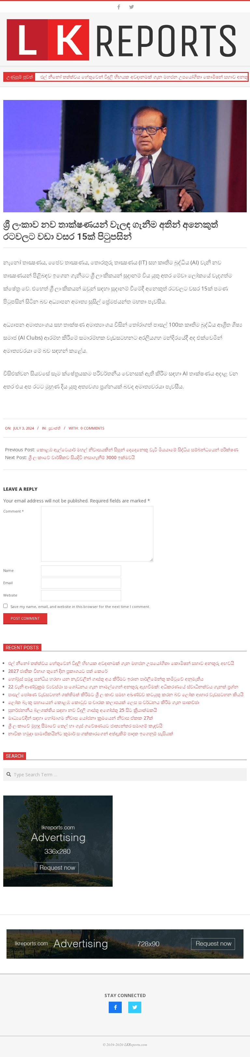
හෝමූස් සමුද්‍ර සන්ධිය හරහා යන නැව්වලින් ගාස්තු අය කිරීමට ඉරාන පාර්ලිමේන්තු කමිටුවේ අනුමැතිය (105, 679)
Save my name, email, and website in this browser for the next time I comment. (80, 606)
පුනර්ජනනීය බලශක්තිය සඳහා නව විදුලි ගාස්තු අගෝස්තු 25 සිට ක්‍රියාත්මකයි (82, 710)
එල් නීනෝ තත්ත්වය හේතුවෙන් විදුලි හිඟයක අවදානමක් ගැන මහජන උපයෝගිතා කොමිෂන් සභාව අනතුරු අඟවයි (121, 663)
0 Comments (92, 428)
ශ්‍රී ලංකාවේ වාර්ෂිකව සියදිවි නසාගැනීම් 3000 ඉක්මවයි (81, 457)
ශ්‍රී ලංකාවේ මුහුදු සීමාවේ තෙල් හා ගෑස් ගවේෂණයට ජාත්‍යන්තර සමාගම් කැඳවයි (85, 726)
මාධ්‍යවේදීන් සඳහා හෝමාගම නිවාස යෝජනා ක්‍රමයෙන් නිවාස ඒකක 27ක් (80, 718)
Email (8, 582)
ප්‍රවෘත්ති (55, 428)
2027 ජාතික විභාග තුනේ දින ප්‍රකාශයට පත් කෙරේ (57, 671)
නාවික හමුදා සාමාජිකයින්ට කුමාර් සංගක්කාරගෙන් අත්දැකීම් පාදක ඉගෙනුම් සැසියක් (90, 733)
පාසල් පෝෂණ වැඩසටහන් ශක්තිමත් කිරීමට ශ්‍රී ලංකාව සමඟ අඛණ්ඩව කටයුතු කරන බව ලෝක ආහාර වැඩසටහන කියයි (125, 694)
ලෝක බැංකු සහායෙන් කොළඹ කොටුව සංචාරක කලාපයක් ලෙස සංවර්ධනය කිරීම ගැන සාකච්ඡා (103, 702)
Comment (13, 511)
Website (10, 595)
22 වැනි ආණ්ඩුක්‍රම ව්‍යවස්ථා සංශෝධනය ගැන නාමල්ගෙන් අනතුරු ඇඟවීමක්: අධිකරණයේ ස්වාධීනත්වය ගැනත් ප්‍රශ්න (123, 687)
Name (8, 570)
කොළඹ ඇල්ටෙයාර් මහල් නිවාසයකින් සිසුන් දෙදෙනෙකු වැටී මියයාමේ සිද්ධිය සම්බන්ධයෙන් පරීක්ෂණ (137, 449)
